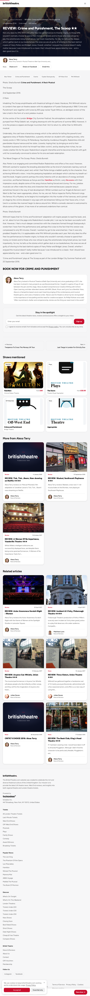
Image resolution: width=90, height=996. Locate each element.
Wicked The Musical (10, 871)
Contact (6, 957)
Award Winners (8, 842)
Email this (46, 67)
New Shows (7, 918)
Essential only (38, 990)
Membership (7, 964)
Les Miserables (8, 864)
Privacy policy (54, 327)
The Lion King (8, 857)
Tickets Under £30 (9, 911)
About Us (6, 954)
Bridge (29, 118)
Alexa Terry (19, 278)
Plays (50, 364)
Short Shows (7, 928)
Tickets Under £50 (9, 914)
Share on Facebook (30, 67)
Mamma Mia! (7, 875)
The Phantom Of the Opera (12, 860)
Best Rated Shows (9, 925)
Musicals (8, 364)
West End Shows (9, 821)
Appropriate (52, 427)
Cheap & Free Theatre (11, 935)
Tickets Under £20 (9, 907)
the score (70, 180)
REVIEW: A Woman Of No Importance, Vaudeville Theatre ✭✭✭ (22, 540)
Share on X (13, 67)
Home (5, 20)
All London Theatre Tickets (12, 814)
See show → (80, 992)
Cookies (80, 985)
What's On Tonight (9, 897)
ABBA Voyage (8, 878)
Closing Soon (8, 921)
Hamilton (48, 180)
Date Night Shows (9, 932)
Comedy (6, 839)
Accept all (17, 990)
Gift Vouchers (8, 961)
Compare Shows (9, 939)
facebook (19, 974)
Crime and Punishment (13, 427)
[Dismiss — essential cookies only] (44, 982)
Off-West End (10, 401)
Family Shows (8, 835)
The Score (51, 391)
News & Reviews (16, 20)
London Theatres (9, 904)
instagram (8, 974)
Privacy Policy (71, 985)
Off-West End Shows (10, 825)
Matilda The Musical (10, 882)
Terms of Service (58, 985)
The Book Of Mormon (11, 885)
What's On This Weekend (12, 900)
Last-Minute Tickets (10, 817)
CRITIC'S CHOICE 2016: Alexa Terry (21, 738)
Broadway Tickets (9, 846)
